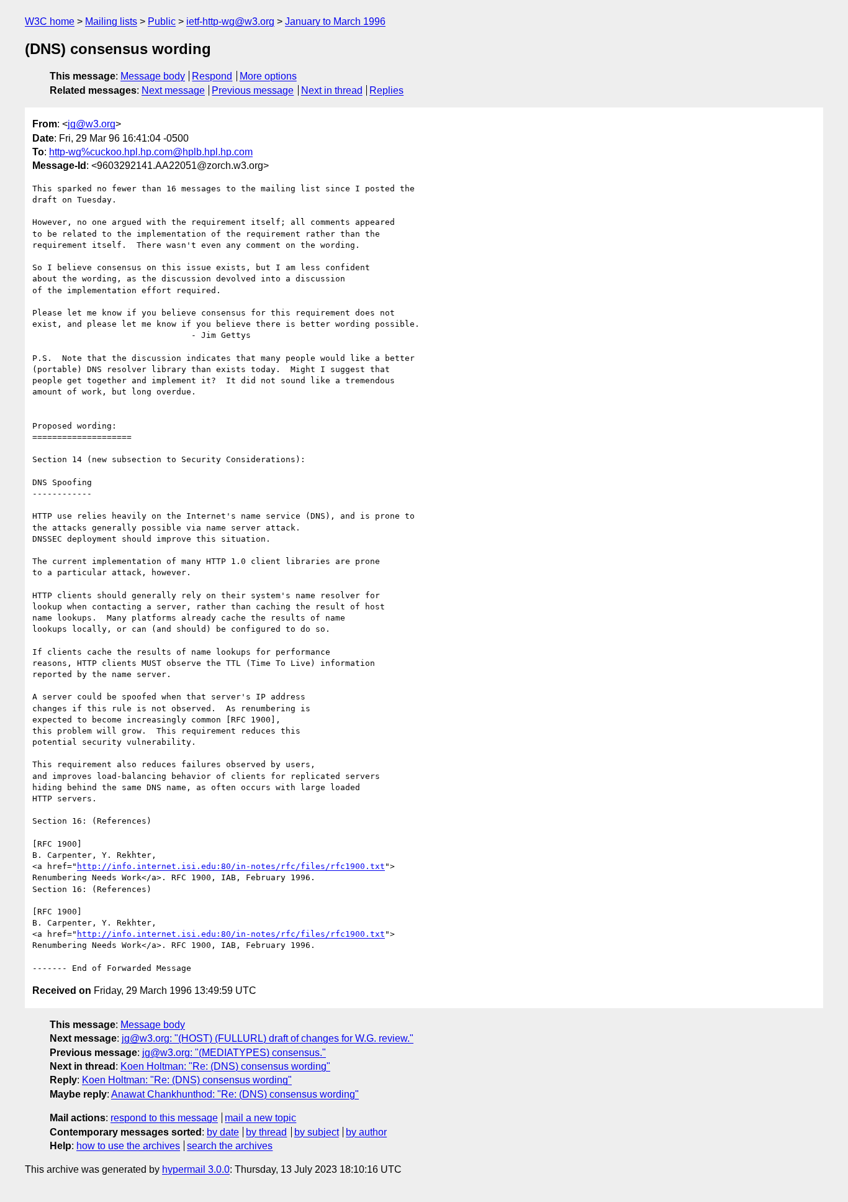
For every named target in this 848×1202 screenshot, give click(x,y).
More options (268, 76)
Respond (212, 76)
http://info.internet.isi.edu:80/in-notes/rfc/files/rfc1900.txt (231, 866)
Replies (386, 90)
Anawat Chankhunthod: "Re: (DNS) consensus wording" (235, 1094)
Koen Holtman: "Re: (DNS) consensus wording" (225, 1066)
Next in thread (332, 90)
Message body (152, 76)
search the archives (230, 1146)
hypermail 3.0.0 (196, 1169)
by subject (316, 1132)
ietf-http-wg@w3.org (230, 21)
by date (223, 1132)
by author (366, 1132)
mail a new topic (260, 1118)
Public (162, 21)
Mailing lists (111, 21)
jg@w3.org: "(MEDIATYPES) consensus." (234, 1052)
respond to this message (164, 1118)
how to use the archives (128, 1146)
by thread (266, 1132)
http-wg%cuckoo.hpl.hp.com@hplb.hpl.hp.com (151, 152)
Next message (173, 90)
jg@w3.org (91, 124)
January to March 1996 (335, 21)
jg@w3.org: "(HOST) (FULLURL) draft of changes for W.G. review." (267, 1038)
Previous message (253, 90)
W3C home (49, 21)
